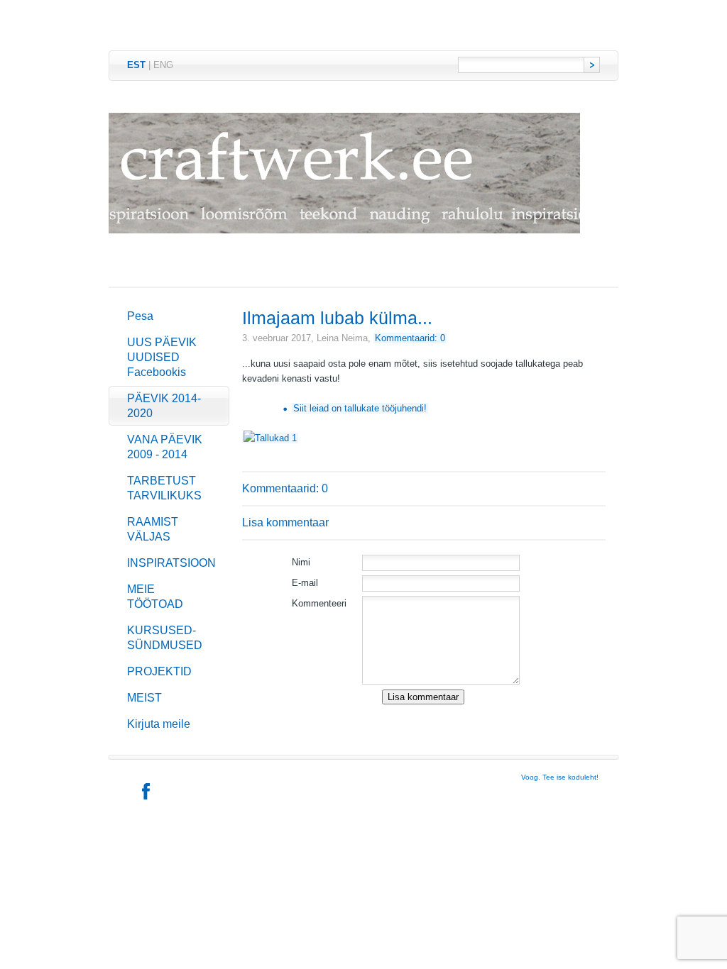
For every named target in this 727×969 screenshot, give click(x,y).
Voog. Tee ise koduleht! (559, 777)
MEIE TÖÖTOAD (155, 596)
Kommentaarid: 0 (410, 338)
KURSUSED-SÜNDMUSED (164, 637)
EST (136, 65)
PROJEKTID (159, 671)
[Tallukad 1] (270, 438)
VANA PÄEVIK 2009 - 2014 (164, 446)
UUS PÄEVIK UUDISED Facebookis (162, 357)
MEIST (144, 698)
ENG (163, 65)
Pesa (140, 316)
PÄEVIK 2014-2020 (164, 405)
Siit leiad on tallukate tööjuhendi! (360, 408)
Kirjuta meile (158, 724)
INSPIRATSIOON (171, 563)
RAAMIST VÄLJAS (152, 529)
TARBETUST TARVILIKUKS (164, 488)
